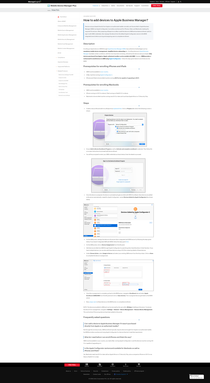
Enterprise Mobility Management (67, 26)
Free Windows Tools (63, 92)
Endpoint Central (62, 77)
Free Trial (157, 5)
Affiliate (167, 1)
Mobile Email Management (65, 44)
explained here (117, 108)
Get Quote (129, 5)
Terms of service (85, 371)
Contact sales (97, 374)
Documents (120, 5)
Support (137, 5)
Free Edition (63, 16)
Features (95, 5)
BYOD (59, 53)
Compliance (104, 371)
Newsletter (86, 374)
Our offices (107, 374)
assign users (92, 302)
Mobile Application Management (67, 35)
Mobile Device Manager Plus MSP (66, 74)
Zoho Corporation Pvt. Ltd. (101, 378)
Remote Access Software (64, 95)
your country (104, 71)
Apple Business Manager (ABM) (117, 49)
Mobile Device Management (66, 30)
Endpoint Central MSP (63, 80)
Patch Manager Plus (63, 83)
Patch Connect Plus (63, 86)
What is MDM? (62, 21)
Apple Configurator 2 (106, 75)
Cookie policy (127, 371)
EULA (75, 371)
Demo (113, 5)
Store (157, 1)
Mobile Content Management (66, 48)
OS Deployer (61, 89)
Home (49, 10)
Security (95, 371)
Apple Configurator (115, 58)
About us (68, 371)
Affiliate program (139, 371)
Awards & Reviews (63, 62)
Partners (162, 1)
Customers (145, 5)
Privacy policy (116, 371)
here (127, 241)
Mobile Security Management (66, 39)
